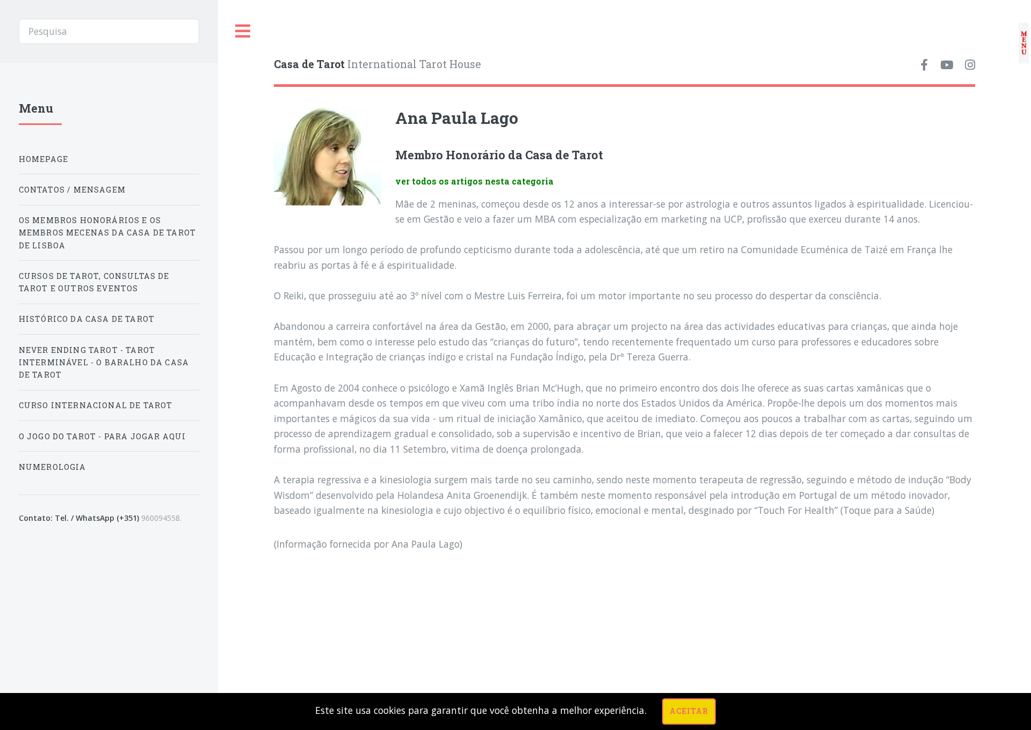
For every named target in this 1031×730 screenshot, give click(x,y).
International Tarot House (377, 64)
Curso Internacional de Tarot (96, 405)
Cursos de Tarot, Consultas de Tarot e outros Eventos (94, 282)
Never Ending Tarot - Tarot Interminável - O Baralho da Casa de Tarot (104, 362)
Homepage (43, 159)
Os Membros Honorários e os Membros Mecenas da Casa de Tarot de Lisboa (107, 232)
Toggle (243, 31)
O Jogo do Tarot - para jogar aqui (102, 436)
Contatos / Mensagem (72, 190)
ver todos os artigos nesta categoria (474, 181)
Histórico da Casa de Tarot (87, 319)
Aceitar (689, 711)
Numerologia (52, 467)
